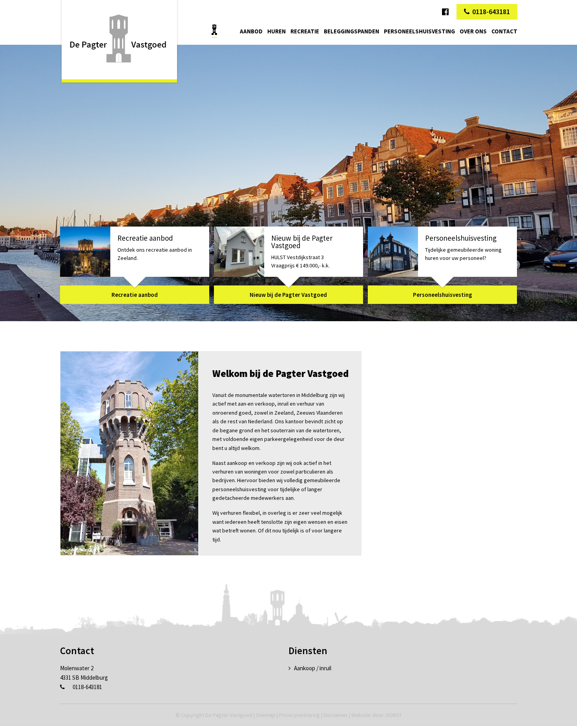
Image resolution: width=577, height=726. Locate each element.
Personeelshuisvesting (419, 31)
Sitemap (266, 715)
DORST (394, 715)
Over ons (473, 31)
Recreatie (304, 31)
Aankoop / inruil (312, 668)
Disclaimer (335, 715)
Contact (504, 31)
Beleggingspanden (351, 31)
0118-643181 (491, 11)
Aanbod (251, 31)
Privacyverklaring (299, 715)
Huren (276, 31)
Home (214, 29)
